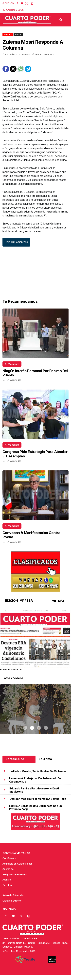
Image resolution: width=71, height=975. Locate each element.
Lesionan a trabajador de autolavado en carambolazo (35, 780)
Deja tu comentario (16, 242)
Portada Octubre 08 (10, 669)
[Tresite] (25, 959)
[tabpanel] (35, 640)
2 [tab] (32, 665)
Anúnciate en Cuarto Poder (17, 863)
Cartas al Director (12, 900)
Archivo (6, 879)
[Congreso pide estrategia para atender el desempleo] (35, 414)
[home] (27, 20)
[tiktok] (32, 3)
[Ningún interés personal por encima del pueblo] (35, 333)
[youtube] (22, 3)
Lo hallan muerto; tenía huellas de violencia (38, 771)
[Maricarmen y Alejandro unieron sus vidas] (35, 713)
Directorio (7, 885)
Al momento (12, 364)
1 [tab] (25, 665)
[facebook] (17, 3)
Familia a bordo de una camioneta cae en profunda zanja (35, 807)
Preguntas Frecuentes (14, 874)
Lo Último (45, 759)
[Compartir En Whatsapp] (20, 71)
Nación (18, 34)
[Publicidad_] (35, 571)
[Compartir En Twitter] (13, 71)
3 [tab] (39, 665)
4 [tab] (46, 665)
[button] (35, 655)
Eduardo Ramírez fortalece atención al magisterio (34, 790)
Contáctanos (9, 858)
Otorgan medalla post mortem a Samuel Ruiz (38, 798)
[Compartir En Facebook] (5, 71)
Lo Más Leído (15, 759)
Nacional (8, 34)
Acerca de (8, 869)
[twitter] (26, 3)
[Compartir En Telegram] (28, 71)
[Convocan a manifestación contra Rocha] (35, 495)
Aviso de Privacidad (13, 895)
